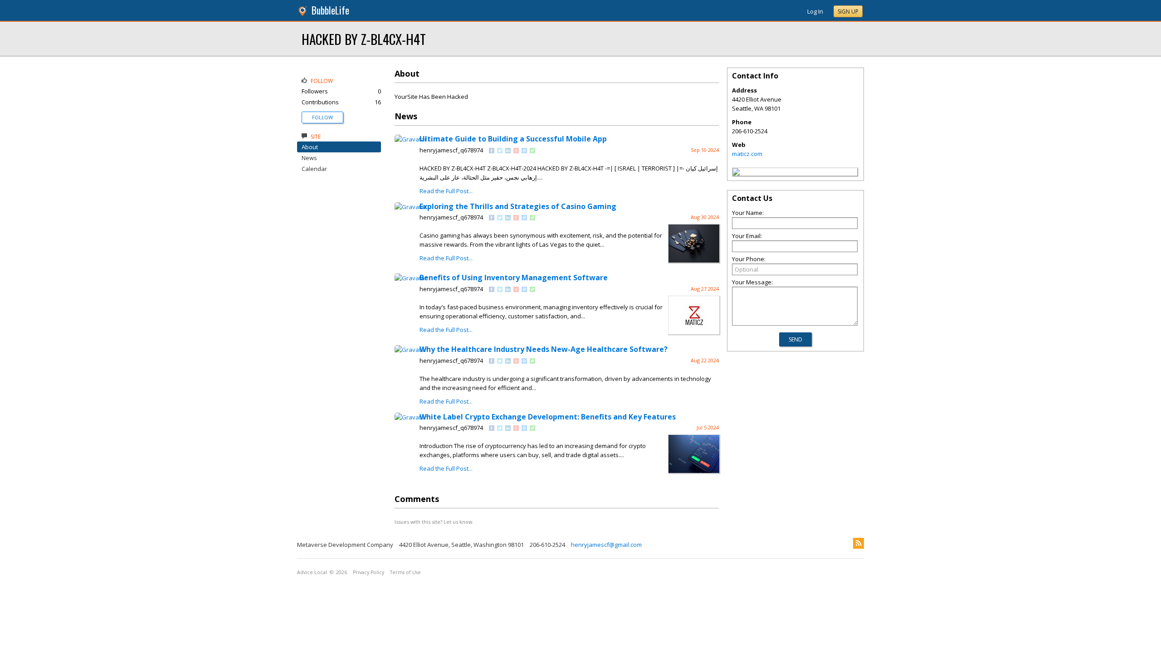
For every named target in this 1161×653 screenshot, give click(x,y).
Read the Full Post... (446, 191)
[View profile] (411, 139)
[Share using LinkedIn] (508, 151)
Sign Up (848, 11)
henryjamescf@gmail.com (606, 545)
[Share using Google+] (516, 151)
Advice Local (312, 572)
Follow (322, 117)
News (309, 158)
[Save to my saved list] (532, 151)
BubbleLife (330, 10)
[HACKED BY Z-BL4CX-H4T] (736, 173)
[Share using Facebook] (491, 151)
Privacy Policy (368, 572)
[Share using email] (524, 151)
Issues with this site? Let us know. (434, 521)
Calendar (314, 169)
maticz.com (747, 154)
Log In (815, 11)
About (310, 147)
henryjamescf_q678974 (451, 150)
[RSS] (858, 543)
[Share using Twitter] (499, 151)
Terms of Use (405, 572)
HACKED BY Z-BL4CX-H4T (364, 39)
